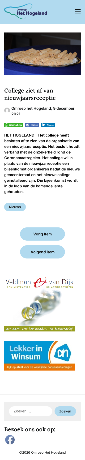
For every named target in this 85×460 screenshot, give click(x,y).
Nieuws (15, 207)
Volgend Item (43, 252)
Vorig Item (42, 234)
